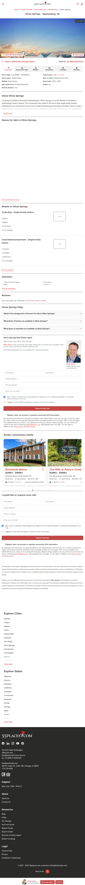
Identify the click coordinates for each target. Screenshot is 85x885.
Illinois (6, 714)
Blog (3, 814)
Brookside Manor (16, 469)
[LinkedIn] (8, 743)
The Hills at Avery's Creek (65, 469)
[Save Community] (43, 470)
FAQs (4, 817)
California (8, 688)
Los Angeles (9, 653)
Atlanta (7, 657)
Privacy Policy (18, 426)
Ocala (6, 630)
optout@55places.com (33, 424)
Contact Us (6, 802)
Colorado (7, 692)
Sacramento (9, 649)
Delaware (8, 699)
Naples (7, 626)
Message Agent (47, 882)
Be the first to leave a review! (35, 301)
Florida (7, 703)
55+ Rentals (6, 821)
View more (8, 664)
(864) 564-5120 (76, 61)
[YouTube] (17, 743)
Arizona (7, 680)
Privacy (5, 854)
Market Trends (7, 828)
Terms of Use (30, 426)
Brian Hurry (8, 345)
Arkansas (7, 684)
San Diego (8, 641)
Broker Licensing (8, 839)
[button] (42, 314)
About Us (5, 798)
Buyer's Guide (7, 832)
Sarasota (7, 638)
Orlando (7, 619)
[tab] (8, 69)
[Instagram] (13, 743)
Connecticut (8, 695)
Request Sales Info (42, 408)
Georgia (7, 707)
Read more (8, 113)
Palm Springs (9, 645)
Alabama (7, 676)
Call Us (59, 882)
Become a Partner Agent (11, 835)
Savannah (8, 660)
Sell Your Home (8, 825)
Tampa (6, 622)
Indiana (7, 718)
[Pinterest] (22, 743)
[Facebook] (3, 743)
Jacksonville (9, 634)
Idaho (6, 711)
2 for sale (17, 482)
